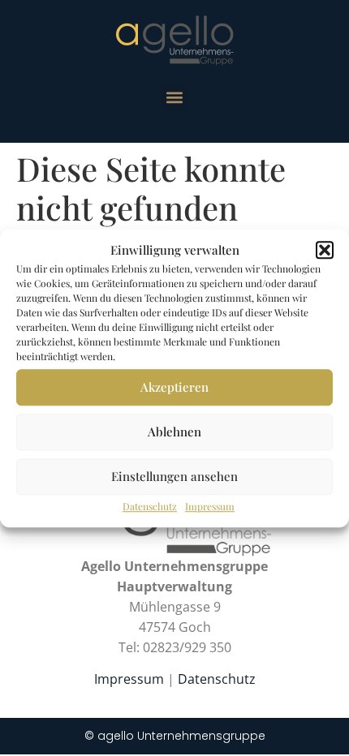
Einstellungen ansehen (174, 476)
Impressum (210, 506)
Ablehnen (174, 431)
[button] (325, 251)
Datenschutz (150, 506)
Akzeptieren (174, 387)
